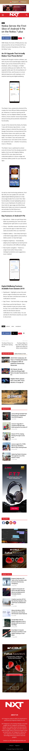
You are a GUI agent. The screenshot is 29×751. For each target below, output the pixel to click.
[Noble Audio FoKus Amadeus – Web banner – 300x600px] (14, 692)
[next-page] (5, 387)
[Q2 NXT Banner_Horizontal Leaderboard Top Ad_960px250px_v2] (14, 10)
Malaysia (11, 745)
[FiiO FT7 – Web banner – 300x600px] (14, 512)
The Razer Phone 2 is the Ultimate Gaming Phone (7, 344)
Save (21, 38)
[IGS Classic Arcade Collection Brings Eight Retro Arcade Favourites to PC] (6, 371)
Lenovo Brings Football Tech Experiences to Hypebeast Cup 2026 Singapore (19, 415)
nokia (12, 326)
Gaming (3, 373)
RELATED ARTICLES (8, 353)
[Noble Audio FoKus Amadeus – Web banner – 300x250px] (14, 567)
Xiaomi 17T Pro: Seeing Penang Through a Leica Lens (18, 435)
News (3, 23)
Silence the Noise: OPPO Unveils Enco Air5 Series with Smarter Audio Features (19, 612)
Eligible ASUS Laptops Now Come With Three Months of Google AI (17, 380)
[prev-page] (3, 387)
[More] (24, 38)
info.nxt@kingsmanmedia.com (18, 740)
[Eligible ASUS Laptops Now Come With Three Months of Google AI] (6, 380)
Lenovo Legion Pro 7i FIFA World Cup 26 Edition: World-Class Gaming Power (19, 445)
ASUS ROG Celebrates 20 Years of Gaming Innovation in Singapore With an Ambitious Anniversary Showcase (18, 361)
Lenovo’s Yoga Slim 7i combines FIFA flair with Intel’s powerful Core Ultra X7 (19, 425)
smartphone (18, 326)
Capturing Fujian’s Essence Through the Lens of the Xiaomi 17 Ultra (18, 455)
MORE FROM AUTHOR (20, 353)
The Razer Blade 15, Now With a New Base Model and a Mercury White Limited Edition (21, 345)
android (8, 326)
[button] (2, 15)
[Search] (26, 15)
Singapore (17, 745)
